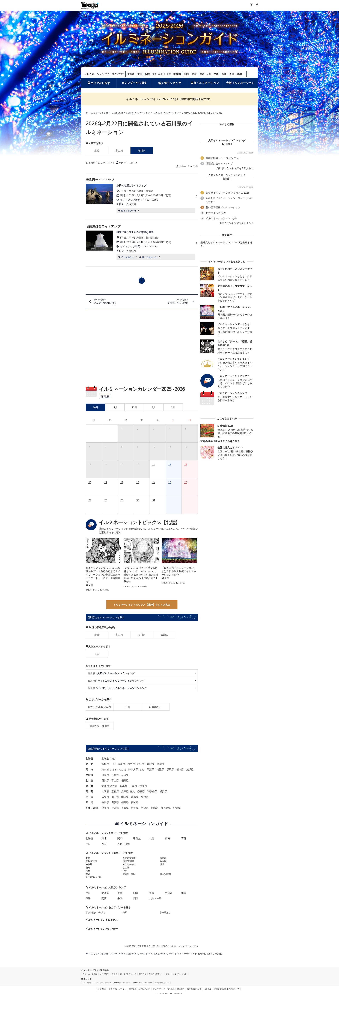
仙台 (112, 764)
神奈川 (161, 74)
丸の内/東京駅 (129, 857)
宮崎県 (154, 807)
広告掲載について (194, 989)
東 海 (89, 786)
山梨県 (105, 775)
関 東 (89, 769)
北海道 (130, 74)
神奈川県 (133, 769)
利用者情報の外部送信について (226, 989)
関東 (147, 74)
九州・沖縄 (236, 74)
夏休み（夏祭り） (156, 974)
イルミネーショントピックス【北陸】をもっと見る (141, 604)
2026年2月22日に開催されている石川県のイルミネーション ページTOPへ (162, 946)
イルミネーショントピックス (102, 919)
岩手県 (131, 764)
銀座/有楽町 (128, 861)
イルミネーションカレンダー (102, 928)
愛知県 (105, 786)
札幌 (112, 758)
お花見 (114, 974)
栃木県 (180, 769)
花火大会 (142, 974)
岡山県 (115, 796)
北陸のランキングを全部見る (235, 223)
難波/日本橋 (165, 873)
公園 (127, 706)
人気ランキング (171, 83)
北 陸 (89, 780)
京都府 (115, 791)
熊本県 (135, 807)
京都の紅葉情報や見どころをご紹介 (220, 441)
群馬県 (170, 769)
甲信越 (177, 74)
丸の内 (122, 769)
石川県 (141, 634)
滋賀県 (163, 791)
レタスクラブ (88, 982)
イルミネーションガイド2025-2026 (104, 74)
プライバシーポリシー (117, 989)
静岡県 (143, 786)
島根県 (144, 796)
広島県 (105, 796)
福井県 (164, 634)
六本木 (113, 769)
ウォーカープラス (90, 974)
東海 (194, 74)
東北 (139, 74)
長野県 (115, 775)
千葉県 (150, 769)
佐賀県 (115, 807)
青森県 (121, 764)
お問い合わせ (144, 989)
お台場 (163, 861)
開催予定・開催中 (99, 726)
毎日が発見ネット (162, 982)
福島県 (161, 764)
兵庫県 (125, 791)
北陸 (186, 74)
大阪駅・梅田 (129, 873)
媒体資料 (180, 989)
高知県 (135, 802)
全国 (88, 892)
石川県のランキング (111, 673)
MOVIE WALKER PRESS (142, 982)
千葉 (168, 74)
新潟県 (125, 775)
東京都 (105, 769)
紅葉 (168, 974)
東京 (154, 74)
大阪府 (105, 791)
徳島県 (125, 802)
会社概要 (207, 989)
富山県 (119, 150)
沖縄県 (177, 807)
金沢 (96, 654)
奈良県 (141, 791)
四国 (224, 74)
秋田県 (141, 764)
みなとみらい (129, 864)
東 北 (89, 764)
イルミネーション (180, 974)
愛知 (88, 867)
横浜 (141, 769)
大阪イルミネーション (240, 83)
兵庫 (88, 870)
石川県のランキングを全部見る (234, 168)
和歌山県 (152, 791)
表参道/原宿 (91, 861)
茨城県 (190, 769)
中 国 (89, 796)
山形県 (151, 764)
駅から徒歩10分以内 (99, 706)
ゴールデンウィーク (128, 974)
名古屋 (113, 786)
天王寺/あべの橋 (93, 877)
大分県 (144, 807)
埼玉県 (160, 769)
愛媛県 (115, 802)
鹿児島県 (166, 807)
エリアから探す (100, 83)
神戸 (132, 791)
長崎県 (125, 807)
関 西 (89, 791)
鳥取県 (135, 796)
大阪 (209, 74)
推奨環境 (132, 989)
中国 (216, 74)
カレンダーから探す (134, 83)
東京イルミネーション (205, 83)
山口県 (125, 796)
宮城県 (105, 764)
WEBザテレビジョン (122, 982)
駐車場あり (155, 706)
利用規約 (102, 989)
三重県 (133, 786)
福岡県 (105, 807)
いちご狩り (104, 974)
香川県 (105, 802)
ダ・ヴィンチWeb (103, 982)
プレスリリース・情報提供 (163, 989)
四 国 (89, 802)
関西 (202, 74)
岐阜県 (123, 786)
